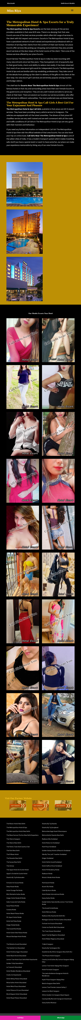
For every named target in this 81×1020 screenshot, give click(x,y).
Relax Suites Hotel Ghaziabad (16, 983)
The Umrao (10, 866)
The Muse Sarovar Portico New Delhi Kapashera (22, 835)
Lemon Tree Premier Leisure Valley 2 (54, 987)
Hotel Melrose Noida (49, 912)
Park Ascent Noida (48, 883)
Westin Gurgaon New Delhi (51, 983)
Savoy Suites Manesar (49, 1003)
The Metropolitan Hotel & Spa (16, 828)
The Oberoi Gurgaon (13, 839)
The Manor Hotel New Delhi (15, 824)
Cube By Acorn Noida (49, 890)
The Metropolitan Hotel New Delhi (18, 831)
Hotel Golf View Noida (13, 921)
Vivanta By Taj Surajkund (50, 828)
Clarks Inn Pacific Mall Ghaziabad (53, 927)
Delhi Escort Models (68, 3)
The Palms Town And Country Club (18, 847)
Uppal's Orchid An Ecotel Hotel (16, 874)
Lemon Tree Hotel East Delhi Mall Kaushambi (21, 960)
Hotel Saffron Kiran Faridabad (52, 866)
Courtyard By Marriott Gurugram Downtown (57, 999)
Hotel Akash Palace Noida (15, 913)
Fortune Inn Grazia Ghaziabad (52, 924)
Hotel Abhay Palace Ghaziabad (16, 979)
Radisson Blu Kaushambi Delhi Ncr (53, 916)
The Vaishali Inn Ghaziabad (15, 948)
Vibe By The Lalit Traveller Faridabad (54, 854)
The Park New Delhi (13, 851)
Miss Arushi (11, 3)
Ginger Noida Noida (12, 925)
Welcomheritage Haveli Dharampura (54, 831)
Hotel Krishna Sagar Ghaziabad (16, 952)
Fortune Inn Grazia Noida (14, 883)
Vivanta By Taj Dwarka (49, 824)
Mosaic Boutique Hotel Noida (16, 937)
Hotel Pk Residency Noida (50, 870)
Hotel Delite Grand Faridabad (52, 862)
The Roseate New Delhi (14, 858)
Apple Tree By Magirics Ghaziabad (53, 935)
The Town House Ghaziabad (51, 931)
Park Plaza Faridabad (49, 847)
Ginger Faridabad (47, 858)
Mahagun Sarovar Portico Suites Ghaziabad (56, 920)
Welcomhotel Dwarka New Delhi (53, 835)
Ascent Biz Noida (47, 887)
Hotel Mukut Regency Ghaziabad (53, 939)
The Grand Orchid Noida (50, 908)
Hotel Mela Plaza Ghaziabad (16, 986)
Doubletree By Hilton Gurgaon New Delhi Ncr (57, 952)
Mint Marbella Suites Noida (15, 894)
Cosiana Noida (11, 910)
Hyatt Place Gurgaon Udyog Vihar (53, 980)
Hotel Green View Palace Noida (16, 933)
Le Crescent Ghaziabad (14, 967)
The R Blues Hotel (12, 854)
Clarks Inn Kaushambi (13, 975)
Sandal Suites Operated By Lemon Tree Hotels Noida (57, 903)
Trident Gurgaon (47, 944)
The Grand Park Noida (13, 929)
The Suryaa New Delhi (13, 862)
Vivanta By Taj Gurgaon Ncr (51, 948)
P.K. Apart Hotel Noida (13, 917)
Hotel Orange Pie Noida (14, 890)
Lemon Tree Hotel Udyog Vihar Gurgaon (55, 966)
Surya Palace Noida (12, 906)
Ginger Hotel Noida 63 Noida (16, 898)
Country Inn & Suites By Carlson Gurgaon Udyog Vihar (58, 961)
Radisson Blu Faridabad (49, 839)
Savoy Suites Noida (48, 898)
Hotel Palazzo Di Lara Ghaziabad (17, 990)
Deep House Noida (12, 887)
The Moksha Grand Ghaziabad (16, 944)
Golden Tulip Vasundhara (14, 963)
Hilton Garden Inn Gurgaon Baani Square (55, 995)
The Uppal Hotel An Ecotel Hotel (17, 870)
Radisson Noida (47, 874)
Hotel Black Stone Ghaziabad (16, 956)
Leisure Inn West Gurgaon (50, 991)
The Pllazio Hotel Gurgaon (51, 956)
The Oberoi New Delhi (13, 843)
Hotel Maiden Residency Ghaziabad (18, 971)
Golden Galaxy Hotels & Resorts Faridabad (56, 851)
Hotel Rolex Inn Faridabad (50, 843)
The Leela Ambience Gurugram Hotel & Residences (55, 974)
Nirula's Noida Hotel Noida (51, 877)
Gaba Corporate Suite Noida (15, 902)
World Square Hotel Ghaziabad (16, 994)
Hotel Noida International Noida (53, 894)
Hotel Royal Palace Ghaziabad (16, 998)
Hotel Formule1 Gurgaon (50, 970)
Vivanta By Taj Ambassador (15, 877)
